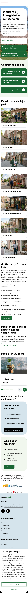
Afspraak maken (6, 318)
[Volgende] (25, 390)
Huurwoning (6, 525)
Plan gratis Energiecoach (9, 345)
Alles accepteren (14, 584)
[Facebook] (3, 511)
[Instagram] (8, 511)
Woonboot (5, 533)
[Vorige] (20, 390)
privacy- (4, 576)
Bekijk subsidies (9, 467)
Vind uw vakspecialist (8, 547)
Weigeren (14, 589)
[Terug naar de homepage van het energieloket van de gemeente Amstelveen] (4, 2)
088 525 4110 (9, 504)
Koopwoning (6, 523)
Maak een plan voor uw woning (13, 430)
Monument (5, 531)
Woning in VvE (6, 528)
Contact (5, 544)
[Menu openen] (24, 2)
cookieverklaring (13, 576)
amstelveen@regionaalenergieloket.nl (13, 506)
